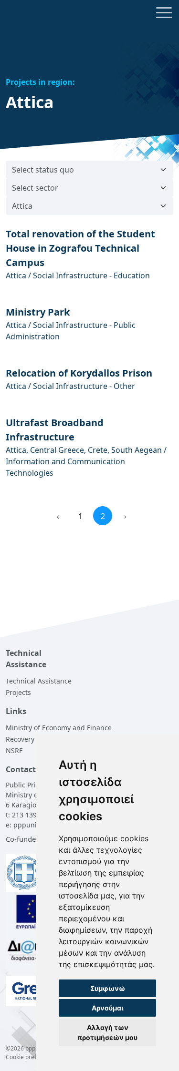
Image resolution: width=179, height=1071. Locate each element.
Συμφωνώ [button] (107, 988)
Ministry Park (38, 312)
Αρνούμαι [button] (108, 1008)
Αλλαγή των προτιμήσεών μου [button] (107, 1032)
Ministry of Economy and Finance (59, 727)
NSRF (14, 750)
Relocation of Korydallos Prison (79, 373)
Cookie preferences (32, 1057)
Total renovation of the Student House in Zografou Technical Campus (80, 248)
